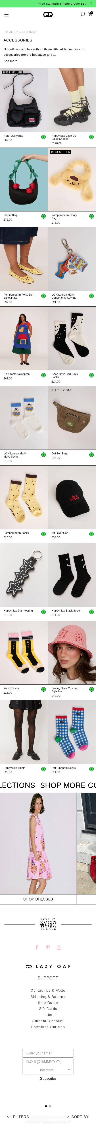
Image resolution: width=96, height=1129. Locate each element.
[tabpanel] (48, 1019)
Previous (2, 100)
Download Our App (48, 1027)
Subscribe (48, 1078)
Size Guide (48, 1003)
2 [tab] (50, 1106)
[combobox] (46, 1070)
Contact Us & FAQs (48, 991)
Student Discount (48, 1021)
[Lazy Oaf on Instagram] (59, 948)
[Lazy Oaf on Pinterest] (48, 948)
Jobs (48, 1015)
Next (46, 100)
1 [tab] (46, 1106)
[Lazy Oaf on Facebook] (36, 948)
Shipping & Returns (48, 997)
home (8, 32)
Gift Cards (48, 1009)
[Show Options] (69, 1070)
